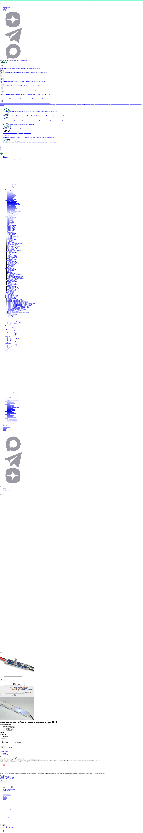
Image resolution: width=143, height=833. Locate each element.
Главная (4, 488)
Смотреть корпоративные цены (48, 1)
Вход (4, 156)
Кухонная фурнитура (7, 802)
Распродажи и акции (7, 795)
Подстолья (5, 819)
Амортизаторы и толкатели (8, 813)
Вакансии (4, 10)
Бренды (4, 328)
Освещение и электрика (7, 811)
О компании (5, 8)
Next (1, 652)
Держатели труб (6, 817)
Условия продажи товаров (5, 776)
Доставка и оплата (6, 7)
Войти (5, 146)
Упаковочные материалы (7, 822)
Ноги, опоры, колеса (7, 810)
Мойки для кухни (6, 805)
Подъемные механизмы (7, 803)
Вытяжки (4, 807)
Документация (6, 754)
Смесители (5, 806)
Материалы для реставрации (8, 821)
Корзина (2, 146)
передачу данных (85, 3)
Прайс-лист (5, 144)
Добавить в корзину (4, 751)
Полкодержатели (6, 812)
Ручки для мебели (6, 804)
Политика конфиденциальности (9, 789)
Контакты (4, 9)
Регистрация (5, 157)
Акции (4, 143)
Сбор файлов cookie (6, 790)
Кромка (4, 818)
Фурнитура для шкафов (7, 809)
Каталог (2, 63)
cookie (17, 3)
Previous (2, 494)
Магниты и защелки (6, 814)
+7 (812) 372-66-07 (24, 60)
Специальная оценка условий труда (7, 778)
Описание (5, 753)
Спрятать (30, 0)
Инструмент (5, 820)
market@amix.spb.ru (17, 60)
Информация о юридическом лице (7, 777)
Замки (4, 815)
